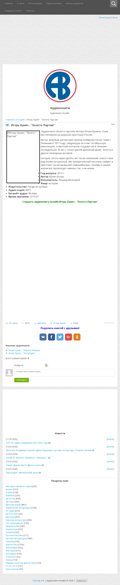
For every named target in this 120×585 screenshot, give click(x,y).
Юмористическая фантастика (21, 563)
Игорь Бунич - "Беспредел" (21, 353)
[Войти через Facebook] (36, 365)
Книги (110, 439)
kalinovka (41, 323)
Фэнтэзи (10, 550)
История (13, 323)
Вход (115, 17)
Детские (10, 501)
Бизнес (9, 489)
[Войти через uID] (26, 365)
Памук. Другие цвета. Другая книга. (23, 465)
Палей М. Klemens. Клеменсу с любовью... (26, 457)
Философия (11, 547)
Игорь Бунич (59, 323)
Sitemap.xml (38, 580)
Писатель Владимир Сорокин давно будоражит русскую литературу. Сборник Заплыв (48, 450)
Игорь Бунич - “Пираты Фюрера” (24, 350)
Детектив (10, 498)
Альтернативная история (18, 486)
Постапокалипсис (14, 523)
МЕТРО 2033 (12, 513)
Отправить (21, 380)
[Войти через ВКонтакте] (31, 365)
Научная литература (16, 520)
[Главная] (60, 101)
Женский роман (13, 504)
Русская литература (16, 538)
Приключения (12, 526)
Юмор (9, 559)
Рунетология (12, 569)
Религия (10, 532)
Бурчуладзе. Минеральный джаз (22, 472)
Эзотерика (11, 553)
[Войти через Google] (46, 365)
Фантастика (12, 544)
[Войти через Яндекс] (41, 365)
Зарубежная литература (18, 507)
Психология (11, 529)
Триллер (10, 541)
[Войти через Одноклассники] (51, 365)
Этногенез (11, 556)
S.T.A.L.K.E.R (11, 566)
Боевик (9, 492)
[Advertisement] (60, 40)
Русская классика (14, 535)
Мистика (10, 517)
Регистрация (105, 17)
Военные (10, 495)
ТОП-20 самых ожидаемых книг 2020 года (27, 442)
